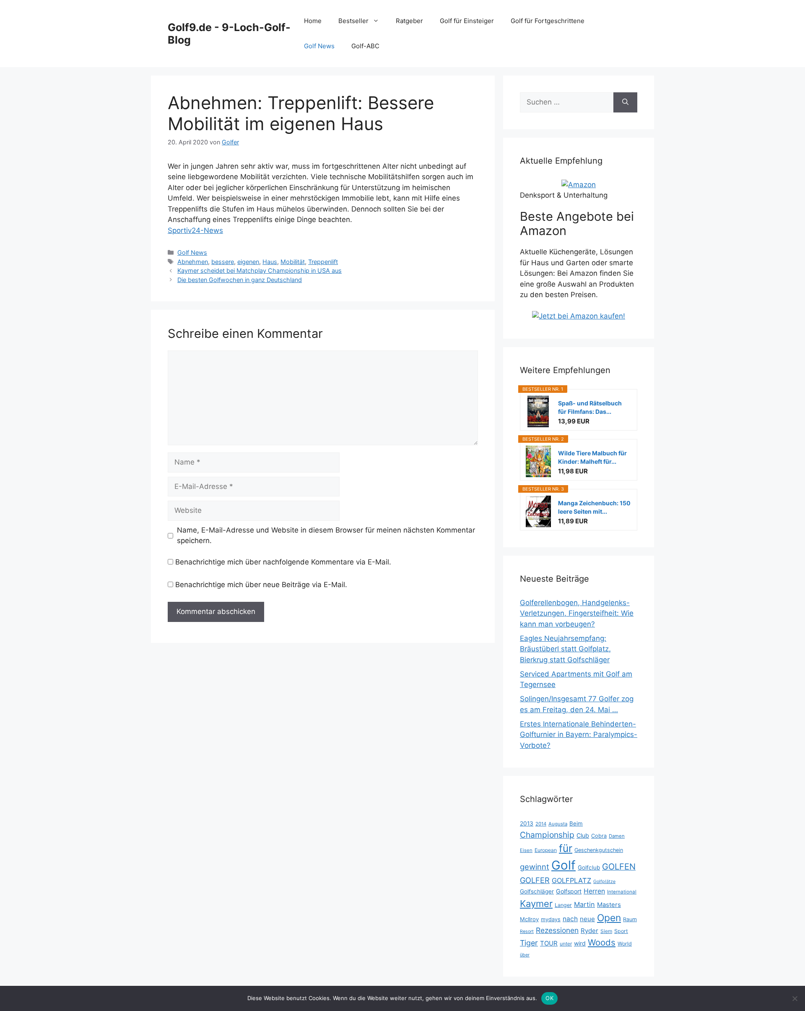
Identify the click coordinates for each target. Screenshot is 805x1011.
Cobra (599, 836)
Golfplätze (604, 881)
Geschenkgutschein (598, 850)
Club (582, 835)
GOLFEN (619, 867)
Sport (621, 931)
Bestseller (353, 21)
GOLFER (535, 880)
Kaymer (536, 903)
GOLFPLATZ (571, 880)
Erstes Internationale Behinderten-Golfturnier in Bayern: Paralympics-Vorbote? (578, 735)
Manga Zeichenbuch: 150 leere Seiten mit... (594, 507)
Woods (601, 942)
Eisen (526, 850)
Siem (606, 931)
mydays (551, 919)
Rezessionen (557, 930)
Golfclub (589, 867)
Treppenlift (323, 261)
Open (609, 918)
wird (580, 943)
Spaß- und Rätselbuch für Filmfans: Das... (590, 407)
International (621, 892)
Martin (584, 904)
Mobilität (292, 261)
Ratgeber (409, 21)
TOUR (549, 943)
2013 (526, 823)
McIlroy (529, 919)
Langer (563, 905)
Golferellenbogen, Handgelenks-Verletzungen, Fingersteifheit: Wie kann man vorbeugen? (577, 613)
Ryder (589, 931)
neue (587, 919)
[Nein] (794, 998)
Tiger (529, 942)
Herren (594, 891)
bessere (222, 261)
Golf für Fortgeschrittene (547, 21)
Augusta (557, 824)
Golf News (319, 46)
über (525, 955)
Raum (630, 919)
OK (549, 998)
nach (570, 919)
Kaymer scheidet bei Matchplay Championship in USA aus (259, 270)
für (565, 848)
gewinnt (534, 866)
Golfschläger (537, 891)
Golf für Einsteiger (467, 21)
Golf (563, 865)
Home (313, 21)
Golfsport (569, 891)
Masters (609, 905)
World (625, 943)
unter (566, 943)
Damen (617, 836)
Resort (527, 931)
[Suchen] (625, 102)
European (546, 850)
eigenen (248, 261)
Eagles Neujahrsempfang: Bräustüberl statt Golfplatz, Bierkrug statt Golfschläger (565, 649)
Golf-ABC (365, 46)
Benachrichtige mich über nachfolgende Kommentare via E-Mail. (283, 562)
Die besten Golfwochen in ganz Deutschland (239, 279)
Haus (269, 261)
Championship (547, 835)
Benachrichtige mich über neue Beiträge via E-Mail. (261, 584)
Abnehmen (192, 261)
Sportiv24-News (195, 230)
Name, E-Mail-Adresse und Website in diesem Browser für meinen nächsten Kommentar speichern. (326, 535)
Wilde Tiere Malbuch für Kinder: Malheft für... (592, 457)
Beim (576, 823)
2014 (540, 824)
